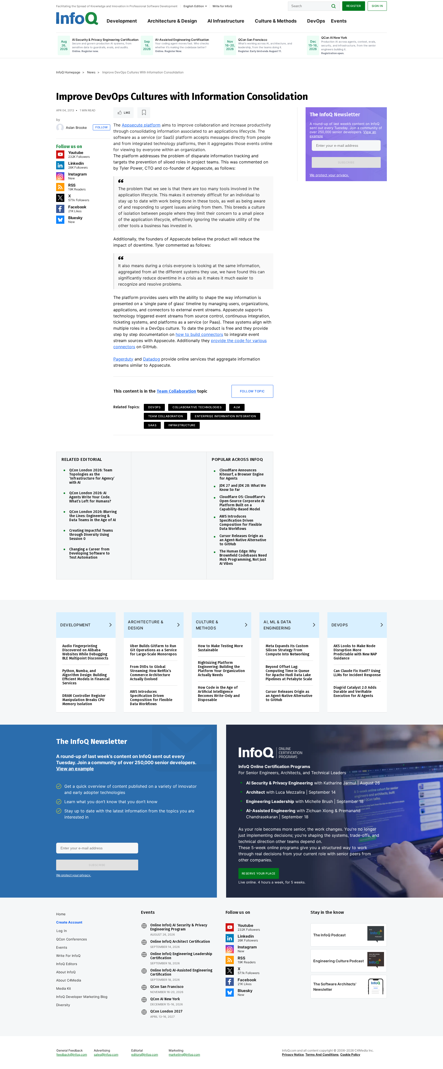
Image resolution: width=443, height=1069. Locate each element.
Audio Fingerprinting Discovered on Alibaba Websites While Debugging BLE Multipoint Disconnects (85, 652)
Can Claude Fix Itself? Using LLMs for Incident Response (357, 673)
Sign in (377, 6)
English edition (194, 6)
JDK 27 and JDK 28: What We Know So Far (242, 488)
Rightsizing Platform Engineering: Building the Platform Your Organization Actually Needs (221, 668)
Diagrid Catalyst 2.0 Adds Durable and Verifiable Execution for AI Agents (355, 691)
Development (122, 21)
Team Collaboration (176, 391)
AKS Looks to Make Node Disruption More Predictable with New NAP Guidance (355, 652)
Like (127, 112)
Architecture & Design (172, 21)
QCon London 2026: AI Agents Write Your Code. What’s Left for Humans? (90, 497)
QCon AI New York (165, 999)
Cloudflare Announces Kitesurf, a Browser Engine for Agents (241, 474)
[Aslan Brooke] (60, 127)
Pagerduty (123, 359)
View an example (75, 768)
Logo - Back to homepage (77, 18)
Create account (69, 922)
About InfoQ (66, 972)
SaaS (152, 425)
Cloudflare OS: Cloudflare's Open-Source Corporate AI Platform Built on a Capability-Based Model (242, 503)
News (91, 72)
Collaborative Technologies (197, 407)
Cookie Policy (350, 1054)
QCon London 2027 (166, 1011)
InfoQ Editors (66, 964)
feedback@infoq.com (71, 1054)
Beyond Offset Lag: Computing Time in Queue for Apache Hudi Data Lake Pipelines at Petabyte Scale (289, 673)
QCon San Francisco (167, 987)
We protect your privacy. (329, 175)
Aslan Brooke (76, 127)
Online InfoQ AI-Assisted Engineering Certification (181, 972)
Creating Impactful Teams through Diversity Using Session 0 (91, 535)
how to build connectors (199, 334)
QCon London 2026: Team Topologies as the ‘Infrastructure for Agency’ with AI (91, 476)
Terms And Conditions (322, 1054)
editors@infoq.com (144, 1054)
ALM (237, 407)
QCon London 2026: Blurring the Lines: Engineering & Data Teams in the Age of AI (93, 516)
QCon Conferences (71, 939)
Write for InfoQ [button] (222, 6)
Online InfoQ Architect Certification (180, 942)
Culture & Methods (276, 21)
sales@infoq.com (106, 1054)
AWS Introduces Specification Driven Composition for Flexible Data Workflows (240, 522)
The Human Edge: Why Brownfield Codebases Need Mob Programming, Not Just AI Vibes (243, 557)
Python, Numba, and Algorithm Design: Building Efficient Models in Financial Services (85, 677)
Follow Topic (252, 391)
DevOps (316, 21)
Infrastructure (181, 425)
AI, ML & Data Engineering (277, 624)
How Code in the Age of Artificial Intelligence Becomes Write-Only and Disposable (219, 693)
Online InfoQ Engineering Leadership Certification (181, 956)
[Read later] (143, 112)
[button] (346, 162)
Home (61, 914)
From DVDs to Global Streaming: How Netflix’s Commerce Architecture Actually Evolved (150, 673)
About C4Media (68, 980)
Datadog (151, 359)
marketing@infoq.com (184, 1054)
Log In (61, 931)
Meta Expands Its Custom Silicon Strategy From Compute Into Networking (287, 650)
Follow (101, 127)
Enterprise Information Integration (225, 416)
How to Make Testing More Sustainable (220, 648)
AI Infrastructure (225, 21)
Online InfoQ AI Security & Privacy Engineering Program (178, 927)
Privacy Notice (293, 1054)
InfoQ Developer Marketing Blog (81, 997)
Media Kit (63, 988)
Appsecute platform (141, 125)
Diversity (63, 1005)
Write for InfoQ (68, 956)
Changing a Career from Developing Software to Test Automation (89, 553)
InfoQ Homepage (68, 72)
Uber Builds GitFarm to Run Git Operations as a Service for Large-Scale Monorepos (153, 650)
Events (339, 21)
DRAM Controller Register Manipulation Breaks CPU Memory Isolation (84, 700)
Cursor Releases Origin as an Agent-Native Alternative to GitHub (242, 540)
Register (353, 6)
